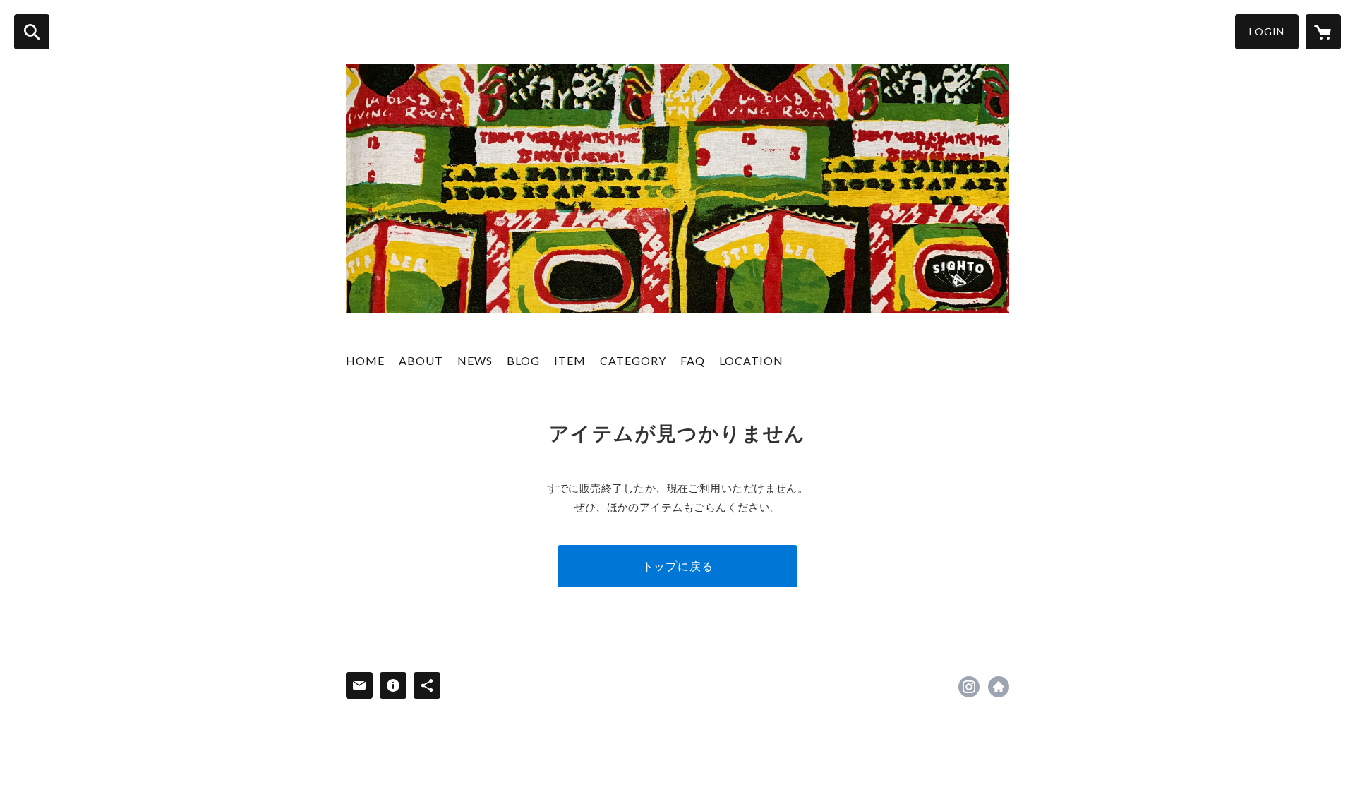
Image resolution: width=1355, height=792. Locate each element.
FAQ (692, 360)
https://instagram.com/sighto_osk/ (969, 686)
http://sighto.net (998, 686)
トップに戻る (677, 565)
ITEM (570, 360)
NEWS (475, 360)
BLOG (523, 360)
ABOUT (421, 360)
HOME (365, 360)
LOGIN (1266, 31)
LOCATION (751, 360)
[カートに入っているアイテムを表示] (1323, 31)
